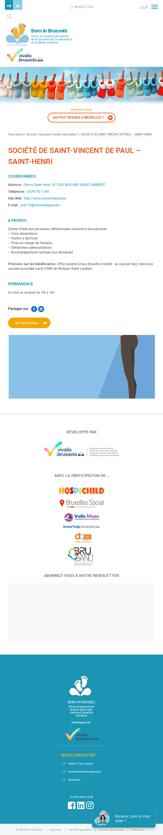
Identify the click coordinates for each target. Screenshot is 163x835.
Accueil (32, 134)
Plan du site (138, 829)
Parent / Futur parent (80, 763)
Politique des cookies (111, 829)
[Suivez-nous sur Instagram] (90, 807)
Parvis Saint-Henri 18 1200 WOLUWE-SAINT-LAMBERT (64, 185)
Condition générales (80, 829)
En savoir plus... (27, 323)
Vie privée (55, 829)
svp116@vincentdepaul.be (40, 205)
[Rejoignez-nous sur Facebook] (71, 807)
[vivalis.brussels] (25, 49)
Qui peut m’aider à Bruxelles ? (59, 134)
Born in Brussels (49, 31)
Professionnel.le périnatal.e (84, 771)
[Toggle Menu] (154, 7)
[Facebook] (34, 309)
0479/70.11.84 (38, 192)
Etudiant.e (74, 779)
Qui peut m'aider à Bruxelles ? (78, 117)
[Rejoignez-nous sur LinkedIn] (80, 807)
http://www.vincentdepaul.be (45, 198)
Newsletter (83, 7)
